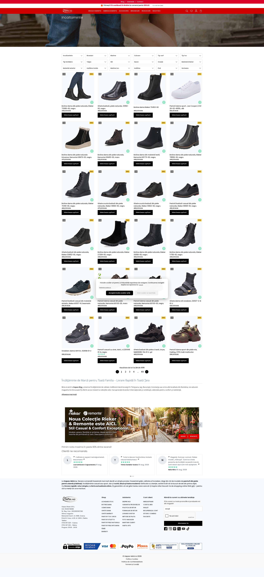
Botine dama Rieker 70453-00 (146, 107)
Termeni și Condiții (132, 564)
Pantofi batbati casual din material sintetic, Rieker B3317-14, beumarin (76, 302)
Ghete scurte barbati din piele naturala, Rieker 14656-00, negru (111, 204)
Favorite (146, 517)
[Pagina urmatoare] (146, 371)
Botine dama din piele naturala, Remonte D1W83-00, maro (111, 156)
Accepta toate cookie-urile (119, 293)
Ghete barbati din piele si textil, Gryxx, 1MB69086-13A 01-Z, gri (149, 350)
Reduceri (146, 11)
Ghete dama (106, 511)
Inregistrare (148, 502)
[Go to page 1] (130, 476)
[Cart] (201, 11)
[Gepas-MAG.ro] (74, 10)
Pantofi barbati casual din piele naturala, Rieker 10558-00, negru (183, 204)
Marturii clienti (128, 523)
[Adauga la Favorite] (92, 102)
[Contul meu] (196, 11)
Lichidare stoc (107, 502)
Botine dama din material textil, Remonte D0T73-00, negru (147, 156)
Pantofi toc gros (109, 517)
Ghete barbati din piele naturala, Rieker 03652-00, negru (75, 253)
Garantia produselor (131, 505)
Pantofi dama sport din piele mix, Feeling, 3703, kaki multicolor (183, 350)
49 (142, 371)
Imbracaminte (110, 11)
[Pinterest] (175, 529)
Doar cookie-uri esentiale (146, 293)
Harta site (126, 525)
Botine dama (107, 505)
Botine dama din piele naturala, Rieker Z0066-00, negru (149, 253)
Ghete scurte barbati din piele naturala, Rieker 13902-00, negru (147, 204)
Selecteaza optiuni (71, 115)
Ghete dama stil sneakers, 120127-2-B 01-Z (185, 302)
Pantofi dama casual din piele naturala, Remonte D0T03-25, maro (112, 302)
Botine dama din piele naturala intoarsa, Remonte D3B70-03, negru (77, 156)
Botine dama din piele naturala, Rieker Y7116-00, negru (185, 253)
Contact (140, 2)
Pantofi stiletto (108, 520)
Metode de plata (128, 517)
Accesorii (124, 11)
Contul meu (148, 505)
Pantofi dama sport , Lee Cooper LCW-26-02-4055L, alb (186, 107)
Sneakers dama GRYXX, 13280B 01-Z (76, 351)
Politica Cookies (132, 559)
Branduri (135, 11)
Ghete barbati (107, 514)
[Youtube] (184, 529)
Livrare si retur (128, 514)
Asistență (130, 2)
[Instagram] (171, 529)
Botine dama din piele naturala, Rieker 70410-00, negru (77, 204)
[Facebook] (166, 529)
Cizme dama (106, 508)
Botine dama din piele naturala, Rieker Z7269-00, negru (113, 253)
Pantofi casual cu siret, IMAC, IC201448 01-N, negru (114, 350)
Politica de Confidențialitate (132, 562)
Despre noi (126, 502)
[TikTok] (188, 529)
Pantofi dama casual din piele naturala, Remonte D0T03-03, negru (149, 302)
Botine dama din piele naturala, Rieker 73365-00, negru (77, 107)
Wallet (146, 508)
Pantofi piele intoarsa (110, 525)
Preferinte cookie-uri (105, 287)
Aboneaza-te (183, 523)
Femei (103, 528)
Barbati (105, 531)
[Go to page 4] (133, 476)
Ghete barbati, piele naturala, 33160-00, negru (113, 107)
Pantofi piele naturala (111, 523)
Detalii (141, 285)
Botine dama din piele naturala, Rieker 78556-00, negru (185, 156)
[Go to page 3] (132, 476)
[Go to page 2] (131, 476)
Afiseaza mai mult (69, 394)
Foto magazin (128, 520)
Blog (122, 2)
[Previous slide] (64, 424)
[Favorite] (191, 11)
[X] (179, 529)
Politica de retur (129, 508)
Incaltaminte (94, 11)
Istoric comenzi (149, 514)
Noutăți (156, 11)
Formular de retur (129, 511)
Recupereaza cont (150, 511)
